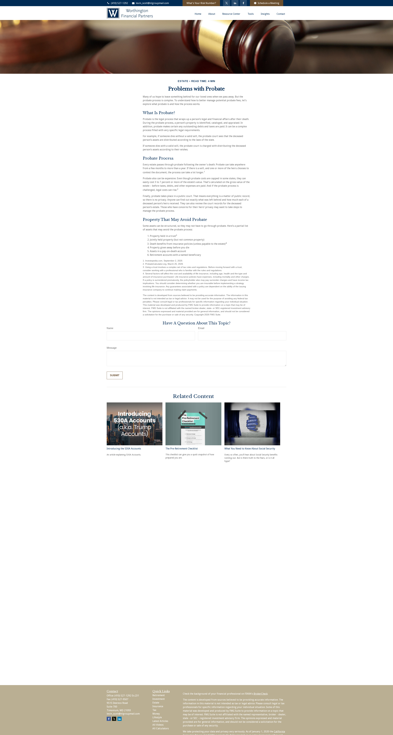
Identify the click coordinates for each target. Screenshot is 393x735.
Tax (154, 710)
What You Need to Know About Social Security (249, 448)
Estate (155, 702)
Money (156, 713)
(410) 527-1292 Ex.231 (126, 695)
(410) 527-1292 (119, 3)
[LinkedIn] (235, 3)
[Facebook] (243, 3)
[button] (197, 14)
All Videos (157, 724)
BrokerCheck (261, 693)
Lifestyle (157, 717)
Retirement (158, 695)
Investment (158, 699)
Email (201, 328)
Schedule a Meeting (268, 3)
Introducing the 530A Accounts (124, 448)
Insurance (157, 706)
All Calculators (160, 728)
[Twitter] (226, 3)
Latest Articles (160, 721)
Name (110, 328)
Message (112, 348)
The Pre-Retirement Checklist (181, 448)
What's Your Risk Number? (201, 3)
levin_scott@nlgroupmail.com (152, 3)
